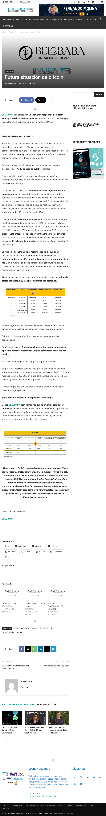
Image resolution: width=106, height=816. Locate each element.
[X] (97, 2)
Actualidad (7, 19)
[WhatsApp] (34, 649)
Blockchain (20, 19)
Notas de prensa (53, 19)
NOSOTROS (8, 26)
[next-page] (8, 738)
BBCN (16, 629)
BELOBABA (7, 114)
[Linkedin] (84, 2)
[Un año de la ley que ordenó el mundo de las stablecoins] (58, 718)
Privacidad (61, 806)
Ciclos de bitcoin (9, 603)
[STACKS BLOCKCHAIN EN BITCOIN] (58, 593)
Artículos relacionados (18, 704)
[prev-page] (3, 738)
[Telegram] (93, 2)
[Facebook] (75, 2)
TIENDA (92, 806)
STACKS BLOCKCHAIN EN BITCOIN (56, 606)
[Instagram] (79, 2)
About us (5, 808)
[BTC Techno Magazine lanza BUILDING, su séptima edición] (35, 718)
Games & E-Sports (36, 19)
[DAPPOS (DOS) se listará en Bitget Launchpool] (12, 718)
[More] (50, 100)
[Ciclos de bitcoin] (12, 593)
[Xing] (28, 687)
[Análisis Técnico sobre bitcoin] (35, 593)
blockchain (44, 629)
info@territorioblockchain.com (42, 796)
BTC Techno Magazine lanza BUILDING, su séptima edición (34, 730)
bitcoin (34, 629)
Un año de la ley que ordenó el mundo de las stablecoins (57, 730)
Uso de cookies (32, 806)
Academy (68, 19)
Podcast (79, 19)
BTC (52, 629)
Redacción (12, 83)
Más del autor (46, 704)
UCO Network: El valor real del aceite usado (15, 667)
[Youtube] (102, 2)
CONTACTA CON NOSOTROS (13, 806)
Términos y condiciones (77, 806)
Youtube (90, 19)
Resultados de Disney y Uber (56, 666)
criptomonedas (8, 632)
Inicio (4, 32)
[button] (100, 19)
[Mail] (88, 2)
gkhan (19, 632)
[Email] (47, 649)
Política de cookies (48, 806)
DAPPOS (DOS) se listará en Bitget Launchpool (9, 730)
